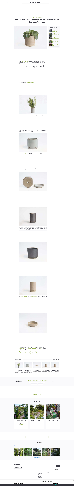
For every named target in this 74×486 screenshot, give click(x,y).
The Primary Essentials (30, 82)
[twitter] (7, 2)
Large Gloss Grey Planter (25, 153)
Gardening (33, 17)
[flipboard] (2, 2)
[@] (16, 446)
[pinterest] (3, 2)
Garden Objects (41, 380)
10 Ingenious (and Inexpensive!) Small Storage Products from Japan (30, 352)
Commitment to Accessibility (39, 476)
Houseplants (31, 382)
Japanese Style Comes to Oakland (25, 353)
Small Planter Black (23, 229)
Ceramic (34, 380)
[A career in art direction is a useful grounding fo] (55, 452)
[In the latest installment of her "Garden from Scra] (37, 452)
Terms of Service (40, 473)
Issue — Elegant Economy (39, 17)
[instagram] (4, 2)
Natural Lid (37, 370)
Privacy (38, 474)
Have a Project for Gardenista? (40, 477)
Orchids (41, 348)
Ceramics (37, 380)
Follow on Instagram (37, 457)
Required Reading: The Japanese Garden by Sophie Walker (29, 351)
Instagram (48, 472)
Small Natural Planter (24, 296)
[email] (8, 2)
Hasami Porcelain (25, 61)
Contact (39, 472)
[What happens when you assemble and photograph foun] (28, 452)
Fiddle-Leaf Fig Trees (31, 348)
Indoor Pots (35, 382)
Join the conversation (37, 394)
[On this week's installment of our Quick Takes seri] (46, 452)
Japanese (39, 382)
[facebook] (5, 2)
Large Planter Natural (46, 370)
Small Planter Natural (55, 370)
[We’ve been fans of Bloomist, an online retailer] (18, 452)
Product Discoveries (29, 380)
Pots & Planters (43, 382)
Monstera (36, 348)
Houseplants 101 (21, 348)
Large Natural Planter (34, 296)
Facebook (48, 473)
